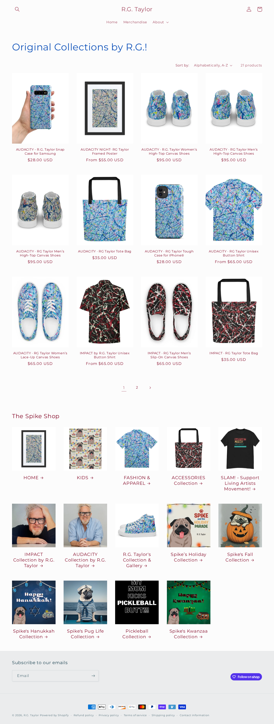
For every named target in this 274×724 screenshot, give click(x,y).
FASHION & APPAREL (136, 480)
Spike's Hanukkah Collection (34, 633)
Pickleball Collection (135, 633)
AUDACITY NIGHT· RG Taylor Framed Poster (105, 151)
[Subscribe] (93, 675)
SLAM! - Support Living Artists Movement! (240, 483)
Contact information (194, 715)
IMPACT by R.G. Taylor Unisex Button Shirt (105, 355)
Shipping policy (163, 715)
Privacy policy (109, 715)
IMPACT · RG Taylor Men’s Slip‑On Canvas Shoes (169, 355)
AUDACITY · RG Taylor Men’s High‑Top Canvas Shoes (234, 151)
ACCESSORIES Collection (188, 480)
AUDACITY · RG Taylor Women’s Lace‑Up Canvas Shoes (40, 355)
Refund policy (84, 715)
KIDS (82, 477)
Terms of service (135, 715)
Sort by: (182, 65)
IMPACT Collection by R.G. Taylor (34, 560)
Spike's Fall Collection (239, 557)
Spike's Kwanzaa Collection (188, 633)
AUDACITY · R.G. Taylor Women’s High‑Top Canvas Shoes (169, 151)
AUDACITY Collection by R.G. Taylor (85, 560)
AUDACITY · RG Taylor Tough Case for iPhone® (169, 253)
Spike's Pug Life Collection (85, 633)
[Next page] (150, 387)
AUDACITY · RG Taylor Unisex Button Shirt (234, 253)
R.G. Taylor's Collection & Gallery (137, 560)
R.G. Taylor (31, 715)
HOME (31, 477)
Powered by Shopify (54, 715)
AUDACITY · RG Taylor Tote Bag (104, 251)
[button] (17, 9)
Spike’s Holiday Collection (188, 557)
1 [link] (124, 387)
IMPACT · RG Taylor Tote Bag (233, 353)
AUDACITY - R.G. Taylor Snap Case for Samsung (40, 151)
